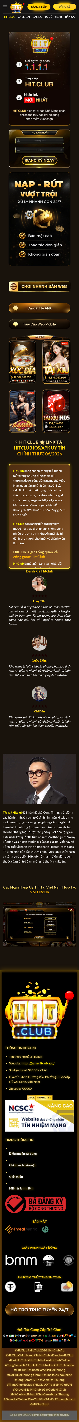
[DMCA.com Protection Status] (40, 1097)
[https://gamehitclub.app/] (17, 6)
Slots (59, 16)
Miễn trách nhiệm (21, 1188)
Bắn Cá (70, 16)
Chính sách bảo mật (22, 1165)
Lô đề (48, 16)
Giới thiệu (16, 1176)
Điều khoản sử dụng (23, 1153)
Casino (37, 16)
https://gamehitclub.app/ (38, 1063)
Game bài (24, 16)
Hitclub (9, 16)
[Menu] (5, 6)
